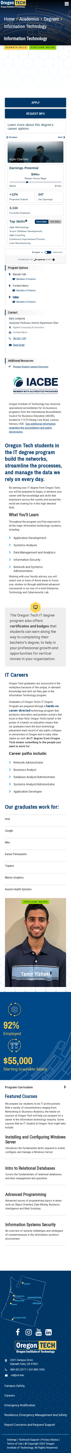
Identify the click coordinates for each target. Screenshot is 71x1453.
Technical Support (29, 1439)
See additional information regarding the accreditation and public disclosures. (32, 427)
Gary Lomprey (17, 318)
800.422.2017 (18, 1369)
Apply (36, 102)
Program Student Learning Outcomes (30, 366)
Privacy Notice (49, 1439)
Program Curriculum (19, 1087)
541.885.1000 (37, 1369)
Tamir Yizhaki (35, 973)
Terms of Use (15, 1443)
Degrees (51, 19)
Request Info (35, 114)
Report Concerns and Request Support (29, 1424)
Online (16, 297)
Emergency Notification (19, 1405)
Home (9, 19)
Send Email (18, 345)
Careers (9, 1395)
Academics (29, 19)
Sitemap (12, 1439)
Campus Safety (14, 1385)
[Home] (35, 1346)
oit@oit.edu (17, 1375)
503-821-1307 (19, 338)
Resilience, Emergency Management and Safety (35, 1415)
